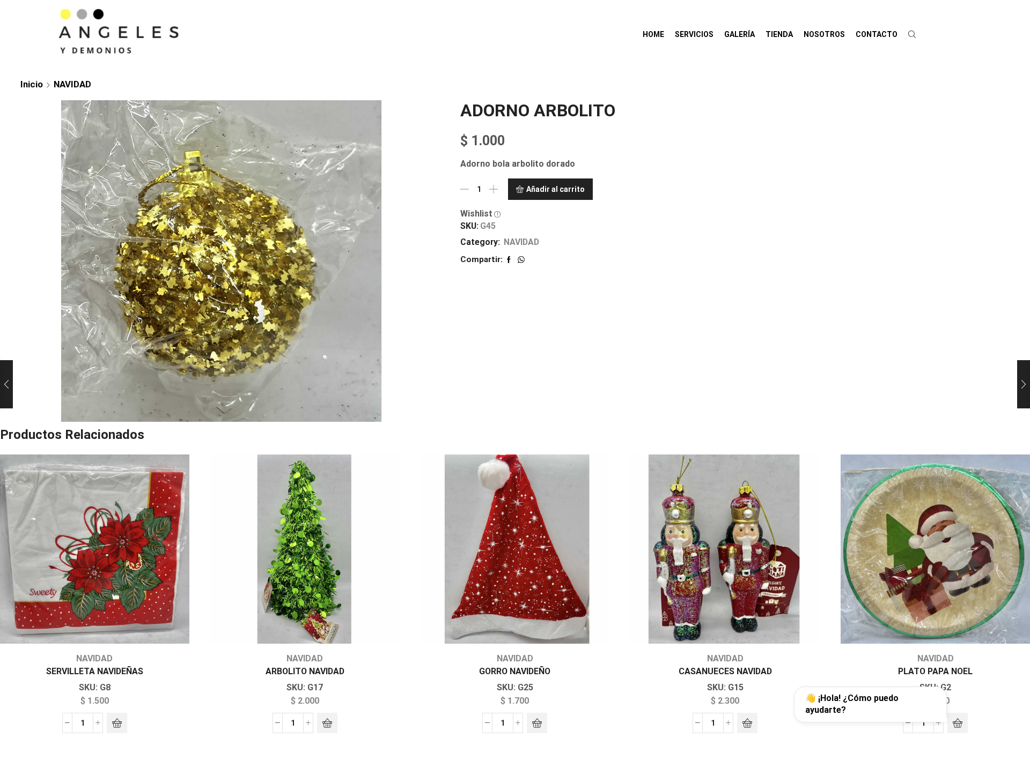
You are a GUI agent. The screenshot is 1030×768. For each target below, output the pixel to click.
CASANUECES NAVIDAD (725, 671)
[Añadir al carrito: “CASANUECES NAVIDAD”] (747, 723)
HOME (653, 34)
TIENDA (779, 34)
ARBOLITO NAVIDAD (305, 671)
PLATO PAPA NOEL (935, 671)
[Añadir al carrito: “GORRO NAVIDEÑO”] (537, 723)
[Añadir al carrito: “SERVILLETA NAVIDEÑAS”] (117, 723)
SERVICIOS (694, 34)
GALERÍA (739, 34)
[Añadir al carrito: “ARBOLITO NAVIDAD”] (327, 723)
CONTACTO (876, 34)
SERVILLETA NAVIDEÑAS (94, 671)
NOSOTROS (824, 34)
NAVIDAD (72, 84)
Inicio (31, 84)
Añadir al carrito (555, 189)
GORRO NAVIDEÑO (514, 671)
